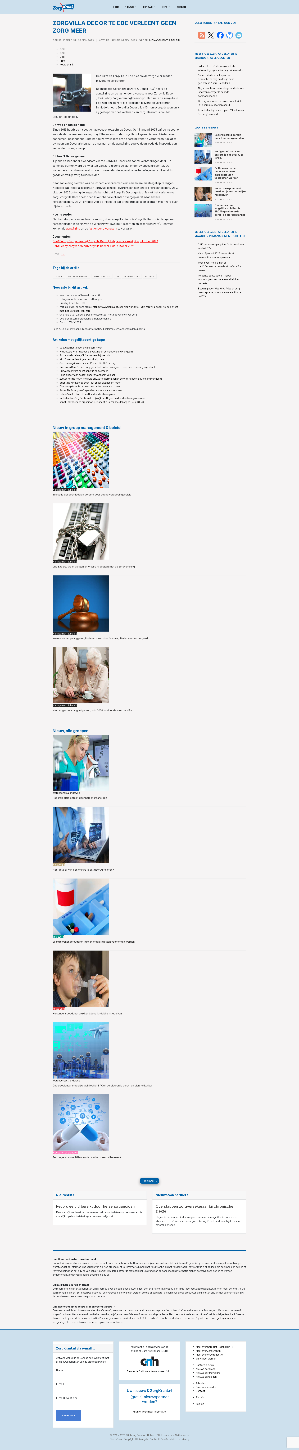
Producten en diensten (65, 1152)
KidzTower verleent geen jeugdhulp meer (82, 359)
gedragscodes (225, 1318)
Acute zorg (59, 1008)
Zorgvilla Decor (131, 276)
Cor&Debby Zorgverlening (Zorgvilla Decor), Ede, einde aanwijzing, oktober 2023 (105, 241)
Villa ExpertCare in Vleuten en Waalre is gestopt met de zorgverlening (94, 566)
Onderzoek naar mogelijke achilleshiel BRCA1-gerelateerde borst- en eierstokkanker (102, 1085)
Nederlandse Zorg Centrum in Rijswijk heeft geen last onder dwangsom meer (102, 398)
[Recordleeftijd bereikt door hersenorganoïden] (81, 762)
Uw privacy (183, 1439)
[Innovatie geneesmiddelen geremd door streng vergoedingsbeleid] (81, 459)
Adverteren (202, 1383)
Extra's (200, 1397)
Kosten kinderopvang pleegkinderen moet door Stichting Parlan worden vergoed (100, 638)
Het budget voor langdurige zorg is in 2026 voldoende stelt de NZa (92, 710)
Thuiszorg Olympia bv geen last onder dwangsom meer (90, 386)
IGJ (63, 254)
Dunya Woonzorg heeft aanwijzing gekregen (84, 370)
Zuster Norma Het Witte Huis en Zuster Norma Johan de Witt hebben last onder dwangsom (111, 378)
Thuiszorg (58, 936)
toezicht (59, 276)
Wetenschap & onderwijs (66, 792)
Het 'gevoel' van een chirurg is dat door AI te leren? (83, 869)
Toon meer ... (149, 1180)
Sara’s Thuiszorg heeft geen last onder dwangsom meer (91, 390)
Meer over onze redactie (209, 1354)
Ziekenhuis (59, 864)
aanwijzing (73, 228)
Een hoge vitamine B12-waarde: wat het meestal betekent (87, 1157)
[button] (131, 7)
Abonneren (68, 1415)
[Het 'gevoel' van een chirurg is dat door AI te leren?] (81, 834)
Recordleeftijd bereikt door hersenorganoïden (80, 797)
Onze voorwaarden (206, 1387)
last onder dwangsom (103, 228)
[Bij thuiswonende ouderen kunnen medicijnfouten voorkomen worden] (81, 906)
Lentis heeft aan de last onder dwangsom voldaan (88, 374)
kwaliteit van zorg (102, 276)
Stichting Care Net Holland (140, 1435)
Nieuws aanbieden (206, 1376)
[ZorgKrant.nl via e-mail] (239, 34)
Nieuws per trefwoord (208, 1372)
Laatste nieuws (205, 1364)
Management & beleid (164, 40)
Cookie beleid (168, 1439)
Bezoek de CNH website (140, 1371)
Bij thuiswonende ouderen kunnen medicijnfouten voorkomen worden (94, 941)
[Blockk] (63, 7)
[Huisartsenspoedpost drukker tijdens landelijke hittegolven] (81, 978)
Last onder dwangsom (78, 276)
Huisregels (142, 1439)
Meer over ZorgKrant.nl (208, 1350)
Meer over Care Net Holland (211, 1346)
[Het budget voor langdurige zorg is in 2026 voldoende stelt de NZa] (81, 675)
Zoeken (200, 1403)
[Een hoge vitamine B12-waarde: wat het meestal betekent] (81, 1122)
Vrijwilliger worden (206, 1358)
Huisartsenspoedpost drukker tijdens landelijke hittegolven (87, 1013)
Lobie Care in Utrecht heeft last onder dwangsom (87, 394)
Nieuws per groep (205, 1368)
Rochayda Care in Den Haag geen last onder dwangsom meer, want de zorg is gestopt (107, 367)
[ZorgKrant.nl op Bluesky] (230, 34)
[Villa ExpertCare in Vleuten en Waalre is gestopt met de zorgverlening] (81, 531)
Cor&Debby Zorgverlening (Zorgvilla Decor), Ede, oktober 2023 (93, 246)
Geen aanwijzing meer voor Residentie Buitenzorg (87, 363)
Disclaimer (116, 1439)
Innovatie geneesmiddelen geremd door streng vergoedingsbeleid (92, 494)
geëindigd (149, 276)
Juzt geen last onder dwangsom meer (81, 347)
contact (94, 1322)
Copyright (129, 1439)
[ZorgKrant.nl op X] (210, 34)
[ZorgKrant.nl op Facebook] (220, 34)
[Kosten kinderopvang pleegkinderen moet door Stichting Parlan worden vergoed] (81, 603)
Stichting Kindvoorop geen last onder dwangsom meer (90, 382)
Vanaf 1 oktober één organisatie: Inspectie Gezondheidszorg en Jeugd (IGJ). (102, 401)
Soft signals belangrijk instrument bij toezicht (85, 355)
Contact (200, 1390)
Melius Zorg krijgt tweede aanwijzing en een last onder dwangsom (96, 351)
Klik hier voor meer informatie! (150, 1411)
